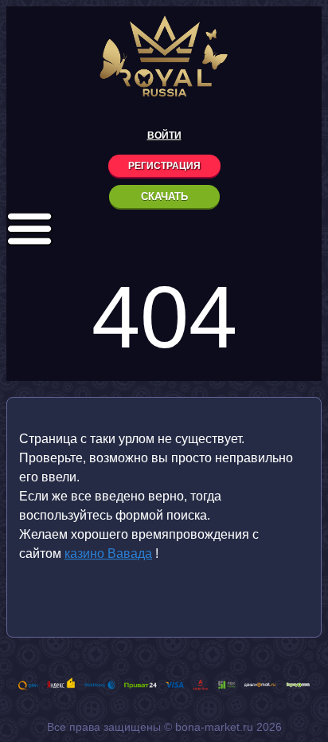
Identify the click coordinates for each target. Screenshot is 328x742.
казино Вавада (108, 553)
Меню (29, 229)
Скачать (164, 196)
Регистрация (164, 165)
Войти (164, 135)
